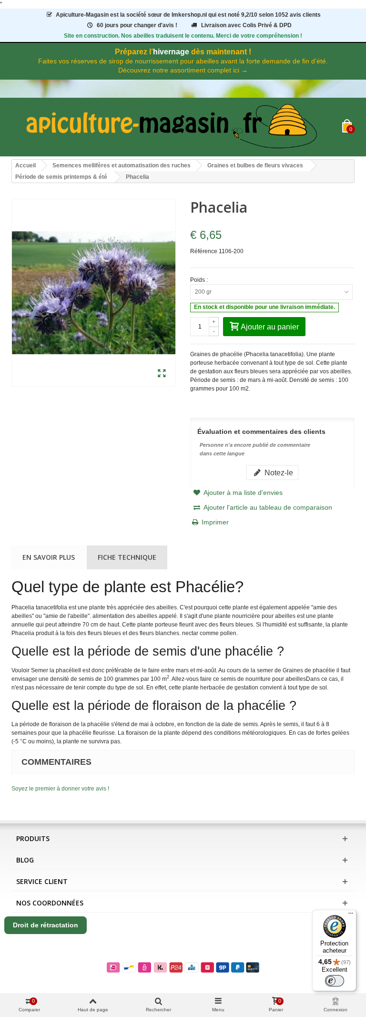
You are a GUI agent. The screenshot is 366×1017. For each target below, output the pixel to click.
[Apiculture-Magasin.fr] (176, 127)
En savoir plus (48, 557)
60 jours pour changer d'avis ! (137, 25)
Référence (203, 251)
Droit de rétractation (45, 925)
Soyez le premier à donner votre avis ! (60, 788)
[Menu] (350, 915)
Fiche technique (127, 557)
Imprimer (215, 522)
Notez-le (278, 472)
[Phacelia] (162, 373)
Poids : (199, 280)
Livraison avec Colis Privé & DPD (246, 25)
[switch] (334, 980)
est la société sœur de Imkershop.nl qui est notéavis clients (188, 14)
